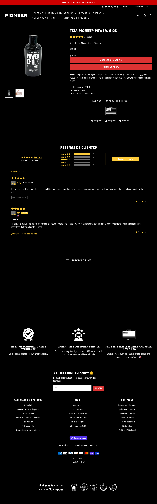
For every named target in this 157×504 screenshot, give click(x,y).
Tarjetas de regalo (77, 421)
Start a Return (127, 426)
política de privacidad (127, 409)
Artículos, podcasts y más (78, 417)
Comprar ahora (111, 67)
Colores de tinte (28, 426)
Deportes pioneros (90, 13)
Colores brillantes (28, 413)
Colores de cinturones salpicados (28, 430)
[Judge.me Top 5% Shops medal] (103, 487)
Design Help (28, 405)
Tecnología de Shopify (78, 462)
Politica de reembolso (127, 413)
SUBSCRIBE (98, 388)
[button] (77, 36)
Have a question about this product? (111, 101)
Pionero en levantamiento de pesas (53, 13)
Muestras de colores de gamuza (28, 409)
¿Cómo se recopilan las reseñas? (24, 233)
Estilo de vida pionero (76, 17)
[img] (18, 178)
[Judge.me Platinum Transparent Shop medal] (84, 487)
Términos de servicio (127, 421)
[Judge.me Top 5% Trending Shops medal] (113, 487)
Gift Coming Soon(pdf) (78, 426)
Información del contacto (127, 405)
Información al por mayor (78, 413)
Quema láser (28, 421)
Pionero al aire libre (44, 17)
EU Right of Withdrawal (127, 430)
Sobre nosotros (77, 409)
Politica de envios (127, 417)
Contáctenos (77, 405)
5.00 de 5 (38, 157)
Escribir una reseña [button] (125, 159)
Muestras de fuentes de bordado (28, 417)
